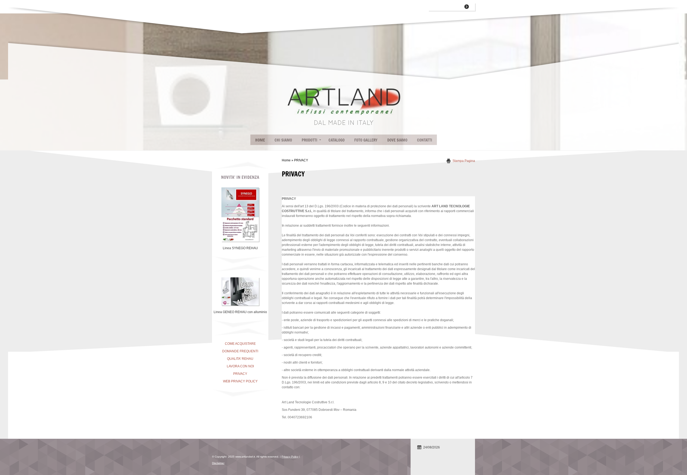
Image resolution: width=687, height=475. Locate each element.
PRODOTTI (309, 140)
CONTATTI (424, 140)
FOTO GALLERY (366, 140)
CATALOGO (336, 140)
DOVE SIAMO (397, 140)
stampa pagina (463, 161)
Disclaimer (218, 463)
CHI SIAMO (283, 140)
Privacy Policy (290, 456)
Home (260, 140)
